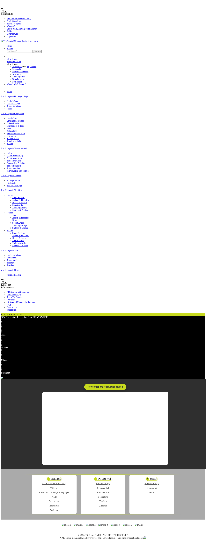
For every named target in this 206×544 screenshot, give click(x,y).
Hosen (15, 220)
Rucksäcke (11, 183)
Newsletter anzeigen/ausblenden (105, 387)
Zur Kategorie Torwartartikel (14, 148)
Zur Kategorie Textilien (11, 190)
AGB (9, 31)
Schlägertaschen (14, 180)
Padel (9, 109)
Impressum (11, 36)
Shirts (14, 215)
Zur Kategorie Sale (9, 250)
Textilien (10, 265)
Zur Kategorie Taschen (11, 175)
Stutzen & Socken (20, 210)
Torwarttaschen (13, 168)
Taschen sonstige (14, 185)
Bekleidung (103, 497)
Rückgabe (54, 510)
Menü (9, 46)
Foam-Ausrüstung (15, 155)
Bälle (9, 128)
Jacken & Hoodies (20, 200)
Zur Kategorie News (10, 270)
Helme (10, 153)
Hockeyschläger (14, 255)
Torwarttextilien (14, 161)
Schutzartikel (103, 488)
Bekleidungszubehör (16, 133)
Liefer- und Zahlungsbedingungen (22, 29)
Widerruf (11, 26)
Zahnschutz (12, 131)
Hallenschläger (13, 103)
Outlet (152, 492)
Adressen (16, 74)
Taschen (10, 263)
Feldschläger (12, 101)
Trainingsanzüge (19, 207)
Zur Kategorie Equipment (12, 113)
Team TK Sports (14, 23)
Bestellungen (18, 79)
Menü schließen (14, 61)
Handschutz (12, 118)
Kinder (10, 230)
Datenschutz (12, 34)
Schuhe (10, 143)
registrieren (31, 66)
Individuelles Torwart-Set (18, 171)
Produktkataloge (14, 21)
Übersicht (16, 69)
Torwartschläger (14, 106)
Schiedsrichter (13, 138)
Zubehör (103, 506)
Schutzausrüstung (14, 158)
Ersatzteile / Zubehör (16, 163)
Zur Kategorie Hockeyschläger (14, 96)
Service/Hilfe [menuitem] (19, 25)
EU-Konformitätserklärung (19, 18)
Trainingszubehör (14, 141)
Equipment (11, 257)
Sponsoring (152, 488)
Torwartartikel (13, 260)
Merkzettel (17, 82)
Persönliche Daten (20, 71)
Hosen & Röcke (19, 202)
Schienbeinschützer (15, 121)
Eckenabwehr (13, 123)
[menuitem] (106, 18)
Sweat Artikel (18, 205)
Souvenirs (11, 136)
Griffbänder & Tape (15, 126)
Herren (10, 213)
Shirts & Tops (18, 197)
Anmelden (17, 66)
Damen (10, 195)
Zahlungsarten (18, 76)
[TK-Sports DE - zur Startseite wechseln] (19, 41)
